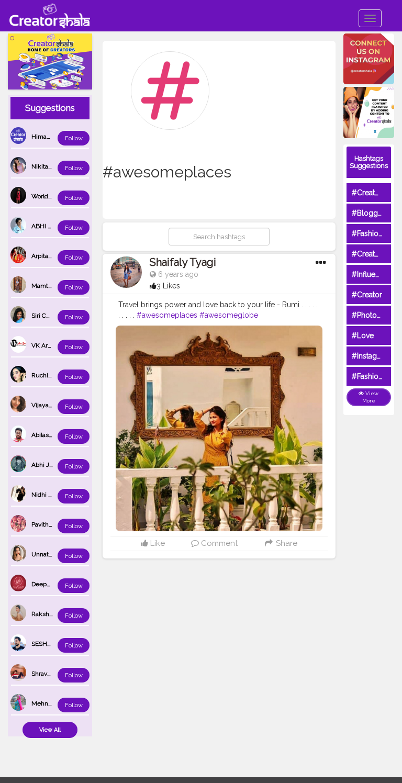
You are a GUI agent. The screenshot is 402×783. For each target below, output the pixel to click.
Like (156, 543)
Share (285, 543)
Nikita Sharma (51, 166)
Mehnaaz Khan (52, 703)
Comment (218, 543)
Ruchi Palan (48, 375)
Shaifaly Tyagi (183, 262)
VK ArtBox (45, 345)
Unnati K (43, 554)
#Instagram (371, 356)
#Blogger (368, 213)
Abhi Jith (44, 464)
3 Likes (168, 286)
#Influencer (371, 274)
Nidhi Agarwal (51, 494)
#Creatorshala (375, 192)
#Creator (367, 294)
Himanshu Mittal (55, 136)
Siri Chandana (50, 315)
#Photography (376, 315)
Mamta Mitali (50, 285)
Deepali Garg (49, 584)
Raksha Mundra (53, 614)
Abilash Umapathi (56, 435)
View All (50, 729)
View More (370, 397)
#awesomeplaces (167, 315)
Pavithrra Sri (48, 524)
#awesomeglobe (228, 315)
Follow (74, 138)
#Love (363, 335)
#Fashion (367, 233)
